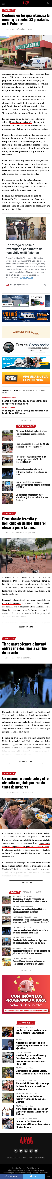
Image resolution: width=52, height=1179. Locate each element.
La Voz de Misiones (11, 603)
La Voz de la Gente (13, 1157)
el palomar (29, 390)
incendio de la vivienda (21, 122)
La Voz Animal (40, 1157)
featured (41, 390)
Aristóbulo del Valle (21, 741)
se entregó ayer (20, 163)
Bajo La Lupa (27, 1157)
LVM (5, 393)
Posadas (35, 173)
